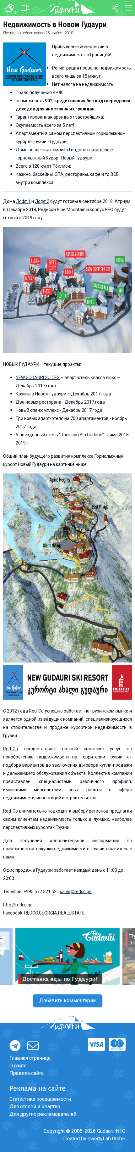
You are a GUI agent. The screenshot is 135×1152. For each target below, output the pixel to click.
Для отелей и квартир (34, 1107)
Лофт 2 (42, 201)
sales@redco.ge (76, 891)
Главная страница (30, 1058)
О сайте (18, 1066)
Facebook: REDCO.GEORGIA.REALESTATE (44, 912)
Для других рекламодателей (42, 1114)
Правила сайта (26, 1073)
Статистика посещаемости (40, 1099)
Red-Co (36, 710)
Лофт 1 (23, 201)
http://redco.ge (18, 904)
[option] (67, 956)
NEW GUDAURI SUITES (38, 377)
